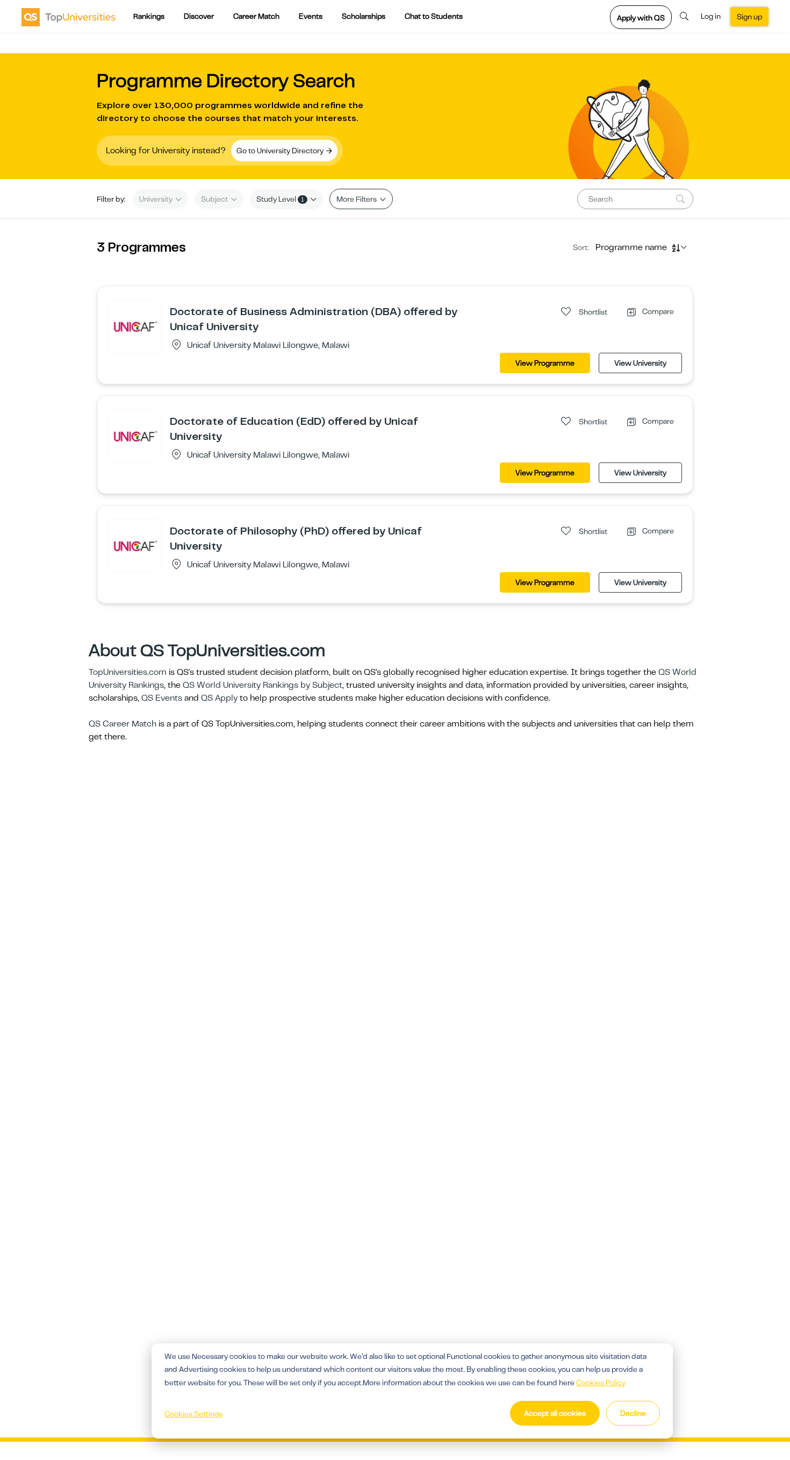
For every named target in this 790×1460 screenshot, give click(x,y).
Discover (199, 16)
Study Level (280, 199)
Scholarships (363, 16)
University (156, 199)
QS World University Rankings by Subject (262, 685)
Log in (711, 16)
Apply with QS (641, 18)
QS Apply (219, 698)
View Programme (544, 363)
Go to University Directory (280, 150)
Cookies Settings (193, 1414)
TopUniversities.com (128, 672)
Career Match (256, 16)
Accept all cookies (555, 1413)
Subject (215, 199)
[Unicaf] (134, 326)
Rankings (148, 16)
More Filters (357, 199)
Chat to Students (434, 16)
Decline (633, 1413)
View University (640, 363)
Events (310, 16)
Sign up (749, 17)
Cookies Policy (601, 1382)
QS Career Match (122, 723)
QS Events (161, 698)
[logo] (68, 16)
